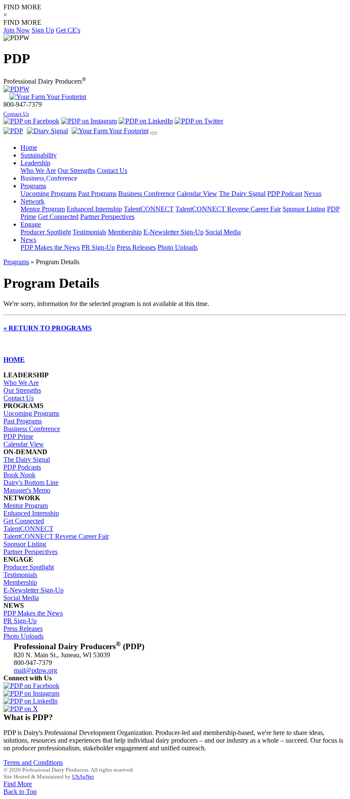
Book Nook (19, 474)
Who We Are (38, 170)
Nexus (312, 193)
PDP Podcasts (22, 467)
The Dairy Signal (242, 193)
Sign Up (43, 30)
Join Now (16, 30)
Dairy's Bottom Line (30, 482)
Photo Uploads (178, 247)
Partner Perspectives (107, 216)
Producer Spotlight (45, 232)
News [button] (28, 239)
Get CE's (68, 30)
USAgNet (83, 776)
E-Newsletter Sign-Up (173, 232)
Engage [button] (30, 224)
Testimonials (89, 232)
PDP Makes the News (50, 247)
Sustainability (38, 155)
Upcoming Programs (48, 193)
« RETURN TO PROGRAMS (47, 328)
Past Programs (97, 193)
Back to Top (20, 791)
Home (28, 147)
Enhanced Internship (94, 209)
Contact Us (16, 114)
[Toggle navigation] (153, 133)
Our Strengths (76, 170)
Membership (125, 232)
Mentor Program (42, 209)
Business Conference (146, 193)
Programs (16, 261)
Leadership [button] (35, 162)
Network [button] (32, 201)
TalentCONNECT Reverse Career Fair (228, 209)
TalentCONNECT (149, 209)
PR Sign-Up (98, 247)
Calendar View (197, 193)
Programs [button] (33, 186)
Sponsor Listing (304, 209)
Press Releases (136, 247)
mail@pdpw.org (35, 670)
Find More (17, 783)
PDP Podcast (284, 193)
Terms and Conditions (33, 762)
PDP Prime (18, 436)
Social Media (223, 232)
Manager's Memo (26, 490)
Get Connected (58, 216)
